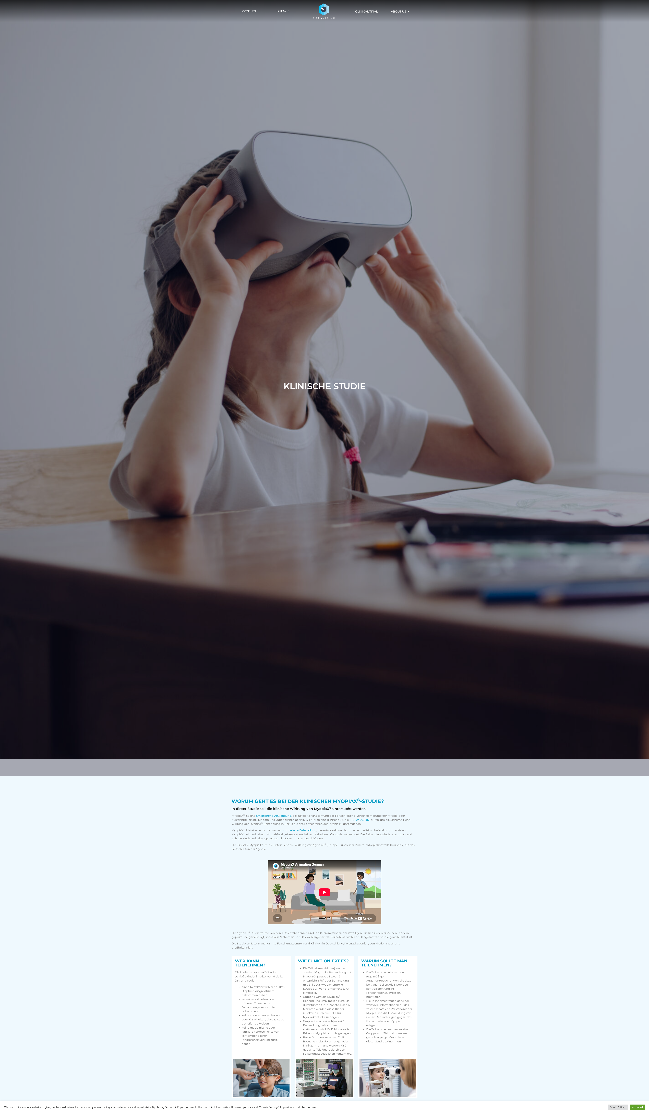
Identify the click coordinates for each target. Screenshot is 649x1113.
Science (283, 11)
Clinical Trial (366, 11)
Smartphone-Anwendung (273, 815)
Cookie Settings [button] (618, 1107)
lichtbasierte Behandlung (299, 830)
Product (249, 11)
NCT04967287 (359, 819)
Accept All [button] (637, 1107)
